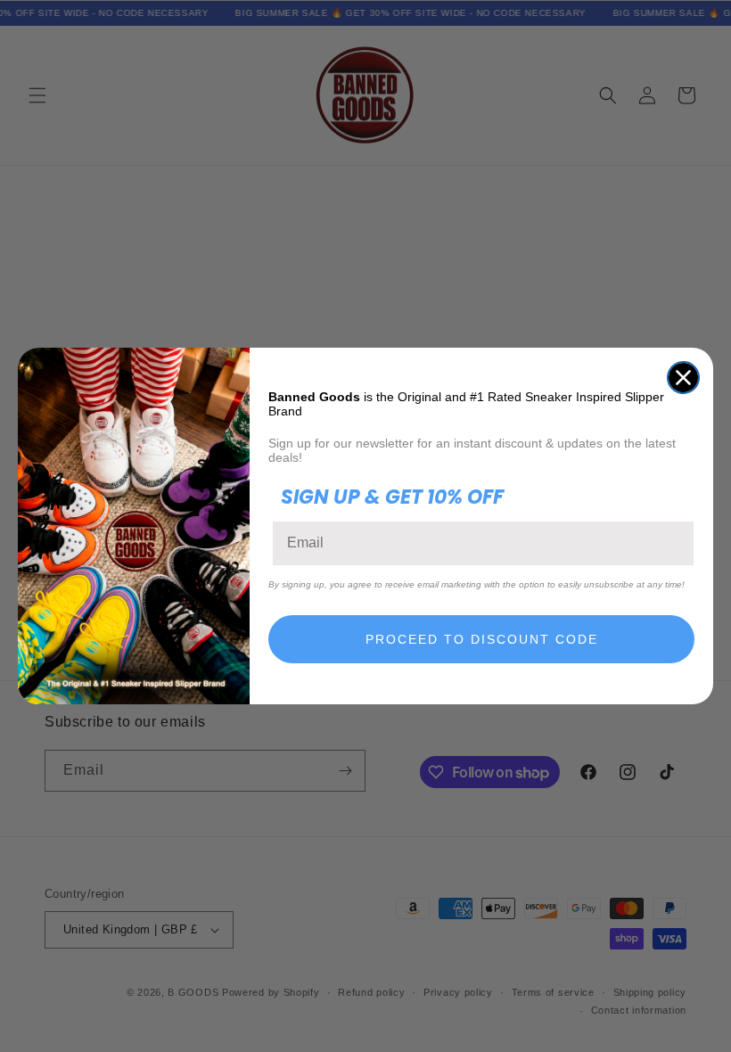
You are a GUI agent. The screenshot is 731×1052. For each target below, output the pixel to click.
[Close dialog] (683, 377)
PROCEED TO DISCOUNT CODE (482, 639)
